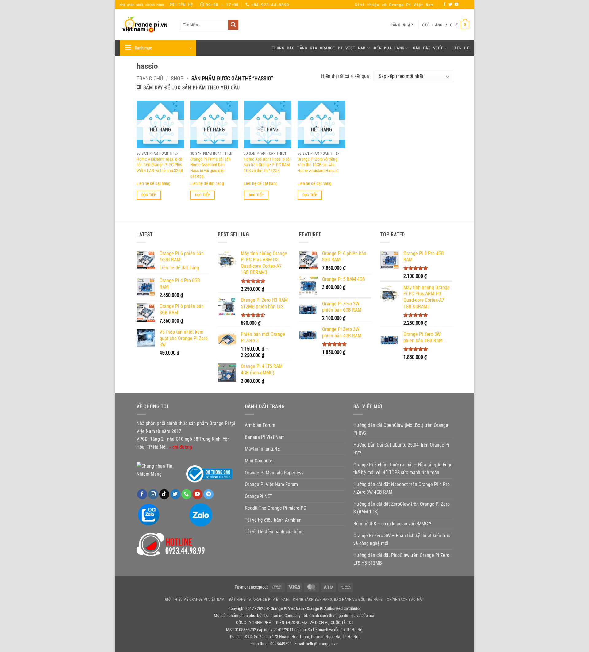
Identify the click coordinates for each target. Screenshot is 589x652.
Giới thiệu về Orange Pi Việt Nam (394, 4)
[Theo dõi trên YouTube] (456, 4)
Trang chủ (150, 78)
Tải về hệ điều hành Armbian (273, 520)
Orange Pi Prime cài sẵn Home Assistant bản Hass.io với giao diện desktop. (210, 168)
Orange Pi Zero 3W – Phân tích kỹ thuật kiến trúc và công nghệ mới (401, 540)
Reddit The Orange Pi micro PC (275, 508)
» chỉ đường (180, 447)
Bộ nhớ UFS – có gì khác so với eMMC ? (392, 524)
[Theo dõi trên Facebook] (444, 4)
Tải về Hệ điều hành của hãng (274, 532)
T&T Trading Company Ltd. (285, 615)
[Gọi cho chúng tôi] (186, 494)
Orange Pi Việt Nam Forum (271, 484)
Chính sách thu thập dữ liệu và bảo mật (342, 615)
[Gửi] (233, 25)
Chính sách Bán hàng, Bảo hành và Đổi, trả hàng (338, 599)
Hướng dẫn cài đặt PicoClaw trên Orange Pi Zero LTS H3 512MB (401, 559)
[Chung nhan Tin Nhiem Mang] (160, 470)
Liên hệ (460, 47)
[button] (401, 24)
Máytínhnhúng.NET (263, 449)
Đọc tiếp (148, 195)
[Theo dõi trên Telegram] (208, 494)
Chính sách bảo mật (405, 599)
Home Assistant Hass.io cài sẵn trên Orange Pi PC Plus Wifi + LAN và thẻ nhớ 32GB (160, 165)
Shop (177, 78)
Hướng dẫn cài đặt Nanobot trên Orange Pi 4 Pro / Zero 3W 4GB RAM (401, 488)
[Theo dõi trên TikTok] (164, 494)
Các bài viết (428, 47)
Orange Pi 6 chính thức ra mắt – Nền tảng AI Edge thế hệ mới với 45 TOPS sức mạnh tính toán (402, 469)
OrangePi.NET (258, 496)
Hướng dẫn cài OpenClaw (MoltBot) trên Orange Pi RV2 (400, 429)
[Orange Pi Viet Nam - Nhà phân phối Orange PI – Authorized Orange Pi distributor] (145, 25)
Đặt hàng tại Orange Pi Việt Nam (259, 599)
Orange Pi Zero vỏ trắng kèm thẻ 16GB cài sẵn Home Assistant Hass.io (318, 165)
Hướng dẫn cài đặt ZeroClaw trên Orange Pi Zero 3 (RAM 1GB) (401, 508)
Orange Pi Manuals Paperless (274, 473)
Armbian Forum (260, 425)
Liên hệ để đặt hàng (153, 183)
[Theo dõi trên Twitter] (450, 4)
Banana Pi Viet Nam (265, 437)
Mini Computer (259, 461)
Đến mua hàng (389, 47)
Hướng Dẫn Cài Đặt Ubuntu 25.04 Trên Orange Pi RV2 (401, 449)
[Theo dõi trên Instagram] (153, 494)
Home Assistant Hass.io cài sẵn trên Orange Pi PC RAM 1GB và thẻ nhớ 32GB (267, 165)
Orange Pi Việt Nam (343, 47)
